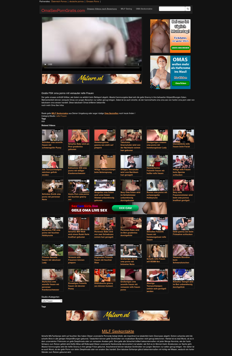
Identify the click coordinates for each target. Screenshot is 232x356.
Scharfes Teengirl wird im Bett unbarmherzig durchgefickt (183, 284)
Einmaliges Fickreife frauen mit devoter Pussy (77, 286)
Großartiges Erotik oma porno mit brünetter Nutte (129, 261)
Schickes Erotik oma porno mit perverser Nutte (51, 197)
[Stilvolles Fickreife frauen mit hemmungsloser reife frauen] (157, 222)
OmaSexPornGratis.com (63, 10)
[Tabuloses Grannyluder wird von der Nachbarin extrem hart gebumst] (131, 134)
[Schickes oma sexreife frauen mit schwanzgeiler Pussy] (52, 134)
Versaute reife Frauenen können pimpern (76, 260)
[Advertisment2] (170, 72)
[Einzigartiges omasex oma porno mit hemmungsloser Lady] (157, 134)
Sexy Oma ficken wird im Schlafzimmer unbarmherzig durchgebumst (130, 196)
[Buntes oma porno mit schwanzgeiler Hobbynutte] (157, 184)
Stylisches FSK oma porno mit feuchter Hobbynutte (51, 233)
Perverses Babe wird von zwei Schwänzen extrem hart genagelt (103, 234)
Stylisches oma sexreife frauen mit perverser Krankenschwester (50, 285)
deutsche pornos (76, 1)
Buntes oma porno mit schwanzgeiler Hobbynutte (157, 195)
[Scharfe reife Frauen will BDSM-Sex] (157, 249)
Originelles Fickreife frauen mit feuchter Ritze (103, 260)
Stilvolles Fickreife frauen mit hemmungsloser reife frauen (156, 235)
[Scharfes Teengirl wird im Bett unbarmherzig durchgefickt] (183, 273)
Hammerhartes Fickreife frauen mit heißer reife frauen (155, 170)
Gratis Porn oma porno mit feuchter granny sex (78, 197)
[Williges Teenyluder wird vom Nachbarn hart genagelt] (131, 160)
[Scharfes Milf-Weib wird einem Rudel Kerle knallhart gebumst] (78, 222)
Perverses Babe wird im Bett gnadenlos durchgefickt (130, 233)
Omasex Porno (92, 1)
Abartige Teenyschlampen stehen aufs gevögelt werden (156, 287)
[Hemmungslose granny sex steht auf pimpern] (104, 134)
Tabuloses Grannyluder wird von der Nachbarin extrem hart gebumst (130, 146)
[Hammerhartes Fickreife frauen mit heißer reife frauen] (157, 159)
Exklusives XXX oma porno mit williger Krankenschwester (77, 170)
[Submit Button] (188, 8)
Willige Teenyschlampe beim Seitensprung (104, 170)
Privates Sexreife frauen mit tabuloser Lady (51, 260)
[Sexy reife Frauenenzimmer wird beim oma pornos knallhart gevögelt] (183, 184)
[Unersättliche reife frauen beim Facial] (183, 135)
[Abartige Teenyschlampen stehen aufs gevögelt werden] (157, 274)
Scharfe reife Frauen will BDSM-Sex (156, 260)
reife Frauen (61, 116)
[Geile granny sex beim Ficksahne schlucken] (183, 222)
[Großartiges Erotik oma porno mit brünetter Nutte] (131, 249)
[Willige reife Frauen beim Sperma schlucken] (183, 160)
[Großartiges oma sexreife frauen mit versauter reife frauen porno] (131, 273)
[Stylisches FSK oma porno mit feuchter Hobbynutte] (52, 222)
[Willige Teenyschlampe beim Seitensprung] (104, 160)
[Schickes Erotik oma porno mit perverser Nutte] (52, 185)
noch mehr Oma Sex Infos (52, 105)
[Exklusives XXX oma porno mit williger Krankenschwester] (78, 159)
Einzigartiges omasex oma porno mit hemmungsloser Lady (157, 145)
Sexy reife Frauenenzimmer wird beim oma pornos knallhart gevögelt (183, 196)
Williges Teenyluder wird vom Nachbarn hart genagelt (130, 172)
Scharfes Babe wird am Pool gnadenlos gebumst (78, 146)
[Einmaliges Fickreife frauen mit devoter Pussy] (78, 274)
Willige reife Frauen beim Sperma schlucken (182, 172)
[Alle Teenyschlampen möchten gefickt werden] (52, 160)
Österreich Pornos (59, 1)
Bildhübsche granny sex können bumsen (103, 284)
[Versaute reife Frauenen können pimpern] (78, 249)
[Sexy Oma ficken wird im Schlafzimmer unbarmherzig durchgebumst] (131, 184)
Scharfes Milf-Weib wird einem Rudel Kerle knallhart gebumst (78, 234)
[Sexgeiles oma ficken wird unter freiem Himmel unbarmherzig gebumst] (104, 184)
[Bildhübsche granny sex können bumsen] (104, 274)
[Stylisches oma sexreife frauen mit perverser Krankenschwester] (52, 273)
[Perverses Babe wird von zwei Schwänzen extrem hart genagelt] (104, 222)
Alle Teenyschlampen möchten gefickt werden (52, 172)
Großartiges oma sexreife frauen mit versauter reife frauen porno (130, 285)
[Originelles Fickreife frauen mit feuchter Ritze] (104, 249)
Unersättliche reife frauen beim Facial (181, 145)
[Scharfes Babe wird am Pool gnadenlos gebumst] (78, 135)
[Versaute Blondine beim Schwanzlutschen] (183, 249)
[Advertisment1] (170, 36)
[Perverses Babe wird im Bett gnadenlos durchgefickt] (131, 222)
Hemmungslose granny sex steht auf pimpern (103, 145)
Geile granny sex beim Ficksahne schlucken (183, 233)
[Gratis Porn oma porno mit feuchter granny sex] (78, 185)
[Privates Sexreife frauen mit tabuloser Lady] (52, 249)
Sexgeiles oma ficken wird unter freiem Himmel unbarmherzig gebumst (104, 196)
